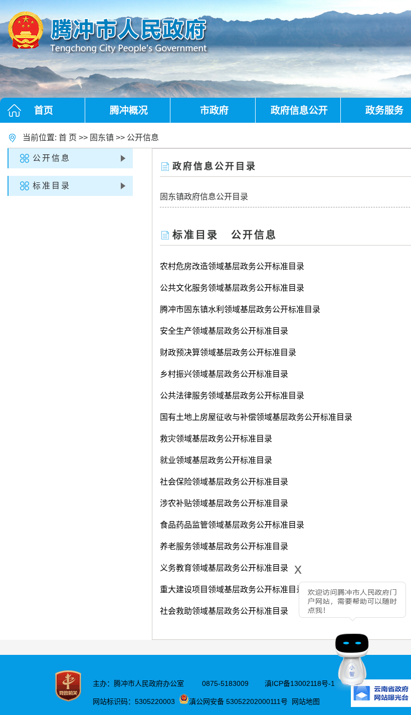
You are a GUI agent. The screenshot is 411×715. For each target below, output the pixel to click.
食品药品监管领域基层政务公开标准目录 (232, 525)
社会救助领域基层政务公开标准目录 (224, 611)
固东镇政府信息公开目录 (204, 196)
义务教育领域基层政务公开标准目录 (224, 568)
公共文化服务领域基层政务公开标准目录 (232, 288)
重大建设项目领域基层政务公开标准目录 (232, 589)
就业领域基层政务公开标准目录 (216, 460)
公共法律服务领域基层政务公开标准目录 (232, 395)
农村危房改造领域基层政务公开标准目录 (232, 266)
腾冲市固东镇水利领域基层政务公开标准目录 (240, 309)
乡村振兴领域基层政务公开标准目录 (224, 374)
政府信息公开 (299, 110)
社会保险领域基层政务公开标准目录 (224, 482)
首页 (43, 110)
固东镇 (102, 137)
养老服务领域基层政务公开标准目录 (224, 546)
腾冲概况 (129, 110)
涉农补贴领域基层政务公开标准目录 (224, 503)
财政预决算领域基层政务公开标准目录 (228, 352)
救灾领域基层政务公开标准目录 (216, 438)
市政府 (214, 110)
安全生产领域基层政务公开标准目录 (224, 331)
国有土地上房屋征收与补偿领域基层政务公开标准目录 (256, 417)
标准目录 (52, 185)
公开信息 (143, 137)
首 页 (68, 137)
